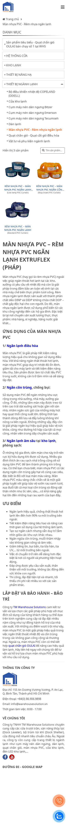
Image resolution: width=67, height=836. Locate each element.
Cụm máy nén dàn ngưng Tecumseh (34, 118)
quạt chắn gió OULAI (21, 646)
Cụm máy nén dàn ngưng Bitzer (30, 107)
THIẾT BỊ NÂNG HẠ (19, 75)
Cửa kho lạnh (18, 101)
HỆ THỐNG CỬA (16, 56)
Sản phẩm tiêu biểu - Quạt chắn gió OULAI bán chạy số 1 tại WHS (30, 44)
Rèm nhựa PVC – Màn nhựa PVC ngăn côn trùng (49, 188)
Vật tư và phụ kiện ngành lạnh (29, 141)
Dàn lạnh (15, 124)
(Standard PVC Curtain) (17, 233)
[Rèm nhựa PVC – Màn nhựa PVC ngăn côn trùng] (49, 170)
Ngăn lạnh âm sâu (20, 441)
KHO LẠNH (13, 65)
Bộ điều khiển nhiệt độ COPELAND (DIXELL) (32, 94)
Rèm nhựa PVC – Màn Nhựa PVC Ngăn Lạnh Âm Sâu (17, 188)
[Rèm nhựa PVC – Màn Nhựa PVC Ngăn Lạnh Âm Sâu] (18, 170)
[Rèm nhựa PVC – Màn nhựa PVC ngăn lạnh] (18, 210)
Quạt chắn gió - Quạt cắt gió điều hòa (34, 135)
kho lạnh (48, 441)
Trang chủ (12, 19)
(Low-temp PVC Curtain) (18, 192)
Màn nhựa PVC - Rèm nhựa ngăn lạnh (27, 24)
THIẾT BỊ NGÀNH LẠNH (22, 84)
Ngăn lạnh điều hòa (22, 346)
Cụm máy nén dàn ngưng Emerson (33, 113)
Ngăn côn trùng (19, 387)
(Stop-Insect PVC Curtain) (49, 192)
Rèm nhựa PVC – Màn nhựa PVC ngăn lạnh (17, 228)
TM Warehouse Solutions (29, 607)
